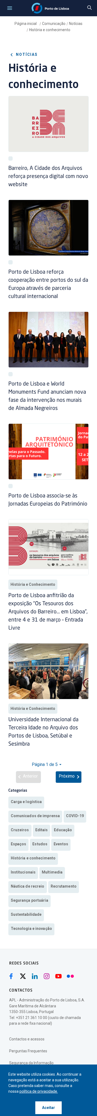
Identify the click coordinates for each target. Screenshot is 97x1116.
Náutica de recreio (27, 886)
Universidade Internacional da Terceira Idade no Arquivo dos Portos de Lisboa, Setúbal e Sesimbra (43, 732)
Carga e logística (26, 802)
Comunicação (53, 23)
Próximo (67, 776)
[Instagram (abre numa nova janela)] (47, 976)
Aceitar (48, 1107)
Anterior (30, 776)
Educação (63, 830)
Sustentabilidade (26, 914)
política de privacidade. (38, 1091)
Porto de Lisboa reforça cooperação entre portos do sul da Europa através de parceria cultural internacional (48, 284)
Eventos (61, 844)
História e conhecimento (49, 30)
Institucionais (23, 872)
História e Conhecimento (33, 584)
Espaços (18, 844)
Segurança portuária (29, 900)
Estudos (39, 844)
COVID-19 (75, 816)
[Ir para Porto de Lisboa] (50, 8)
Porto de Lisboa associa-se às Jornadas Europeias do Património (47, 500)
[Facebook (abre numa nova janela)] (11, 976)
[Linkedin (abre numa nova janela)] (35, 976)
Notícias (75, 23)
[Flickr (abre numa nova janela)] (70, 976)
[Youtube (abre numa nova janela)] (58, 976)
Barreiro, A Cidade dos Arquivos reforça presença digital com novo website (48, 176)
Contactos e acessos (26, 1039)
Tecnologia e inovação (31, 928)
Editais (41, 830)
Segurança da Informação (31, 1063)
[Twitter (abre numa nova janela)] (23, 976)
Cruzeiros (20, 830)
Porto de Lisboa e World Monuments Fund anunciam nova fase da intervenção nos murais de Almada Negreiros (47, 396)
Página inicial (26, 23)
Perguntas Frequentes (28, 1051)
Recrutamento (64, 886)
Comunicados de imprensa (35, 816)
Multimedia (52, 872)
